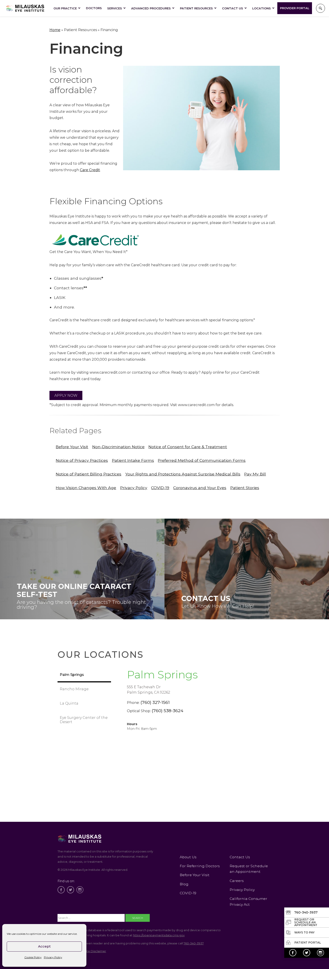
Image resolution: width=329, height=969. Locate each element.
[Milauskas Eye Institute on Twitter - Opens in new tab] (306, 952)
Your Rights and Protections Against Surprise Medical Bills (182, 474)
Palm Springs (162, 674)
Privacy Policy (53, 957)
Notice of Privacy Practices (82, 460)
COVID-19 (160, 487)
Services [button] (114, 8)
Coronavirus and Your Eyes (199, 487)
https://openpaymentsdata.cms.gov (159, 935)
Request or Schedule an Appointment (249, 869)
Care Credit (90, 170)
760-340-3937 (194, 943)
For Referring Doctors (200, 866)
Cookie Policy (33, 957)
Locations (261, 8)
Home (54, 30)
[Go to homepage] (25, 8)
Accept (44, 946)
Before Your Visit (72, 446)
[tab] (84, 675)
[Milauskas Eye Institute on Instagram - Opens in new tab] (320, 952)
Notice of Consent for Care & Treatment (187, 446)
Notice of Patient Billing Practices (88, 474)
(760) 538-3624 (167, 710)
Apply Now (65, 395)
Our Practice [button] (65, 8)
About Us (188, 857)
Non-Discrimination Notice (118, 446)
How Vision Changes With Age (86, 487)
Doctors (94, 8)
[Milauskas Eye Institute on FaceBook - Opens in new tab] (292, 952)
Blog (184, 884)
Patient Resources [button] (196, 8)
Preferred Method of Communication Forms (202, 460)
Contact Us (232, 8)
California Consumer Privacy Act (248, 901)
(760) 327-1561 (155, 702)
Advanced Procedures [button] (151, 8)
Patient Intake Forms (133, 460)
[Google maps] (191, 788)
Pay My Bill (255, 474)
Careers (237, 881)
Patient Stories (244, 487)
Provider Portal (294, 8)
